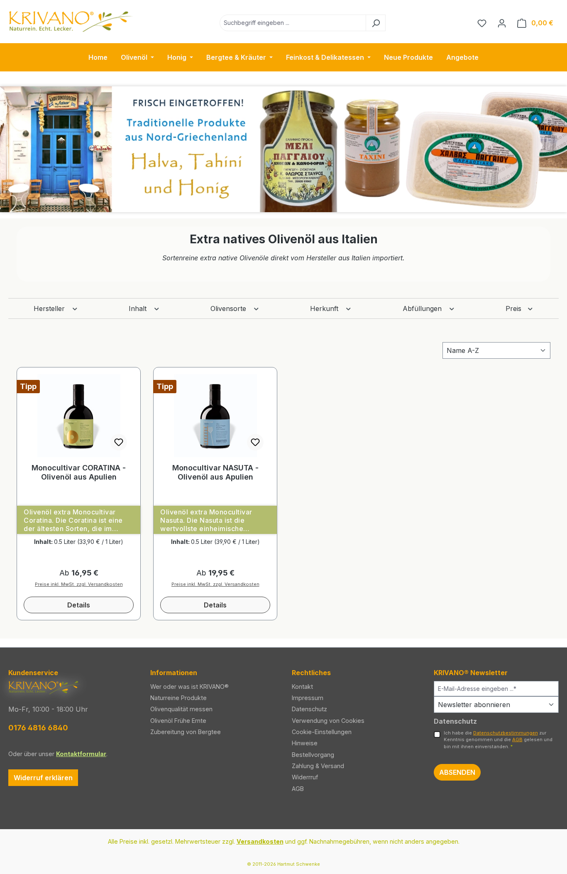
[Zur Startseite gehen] (70, 21)
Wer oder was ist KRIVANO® (189, 686)
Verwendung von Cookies (328, 720)
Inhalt (139, 308)
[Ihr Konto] (502, 23)
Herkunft (325, 308)
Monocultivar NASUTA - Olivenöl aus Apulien (215, 472)
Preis (514, 308)
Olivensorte (229, 308)
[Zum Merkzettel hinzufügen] (118, 442)
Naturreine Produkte (178, 697)
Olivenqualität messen (181, 708)
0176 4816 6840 (38, 727)
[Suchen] (376, 23)
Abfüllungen (423, 308)
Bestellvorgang (313, 754)
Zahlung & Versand (318, 765)
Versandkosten (260, 841)
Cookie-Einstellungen (322, 731)
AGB (298, 788)
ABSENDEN (457, 772)
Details (78, 605)
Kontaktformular (81, 753)
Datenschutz (309, 708)
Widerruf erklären (43, 778)
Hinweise (305, 743)
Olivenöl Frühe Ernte (178, 720)
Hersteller (50, 308)
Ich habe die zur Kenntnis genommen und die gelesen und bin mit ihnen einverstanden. (498, 740)
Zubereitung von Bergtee (185, 731)
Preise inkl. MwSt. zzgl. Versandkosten (79, 584)
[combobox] (293, 23)
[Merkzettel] (482, 23)
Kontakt (302, 686)
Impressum (307, 697)
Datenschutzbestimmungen (505, 733)
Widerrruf (305, 777)
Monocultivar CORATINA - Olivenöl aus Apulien (79, 472)
